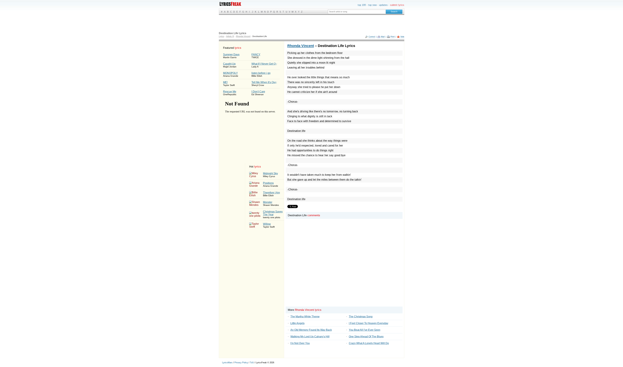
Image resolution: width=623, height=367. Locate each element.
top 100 (362, 5)
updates (383, 5)
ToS (252, 362)
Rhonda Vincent (300, 46)
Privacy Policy (241, 362)
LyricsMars (227, 362)
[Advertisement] (344, 268)
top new (372, 5)
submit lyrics (397, 5)
